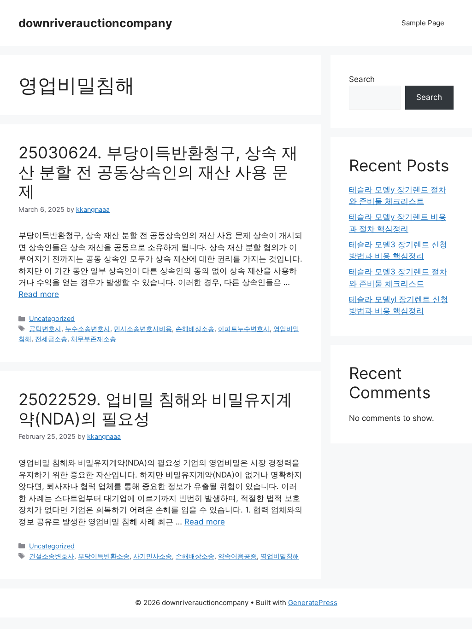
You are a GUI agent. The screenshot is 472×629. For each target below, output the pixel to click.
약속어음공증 (237, 556)
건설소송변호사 (51, 556)
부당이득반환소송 (104, 556)
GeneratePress (312, 602)
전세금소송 (51, 339)
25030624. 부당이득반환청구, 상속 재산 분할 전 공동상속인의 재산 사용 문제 (158, 172)
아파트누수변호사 (244, 328)
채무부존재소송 (93, 339)
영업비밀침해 (279, 556)
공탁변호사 (45, 328)
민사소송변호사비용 (143, 328)
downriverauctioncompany (95, 23)
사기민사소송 (152, 556)
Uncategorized (52, 318)
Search (362, 79)
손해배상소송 (195, 328)
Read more (38, 294)
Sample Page (422, 22)
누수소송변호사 (87, 328)
